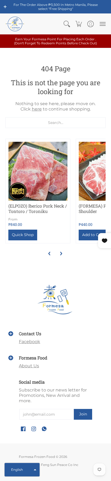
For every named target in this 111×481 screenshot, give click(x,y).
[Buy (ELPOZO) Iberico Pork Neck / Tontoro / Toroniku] (37, 171)
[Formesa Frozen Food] (14, 24)
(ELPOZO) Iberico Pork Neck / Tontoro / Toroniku (37, 208)
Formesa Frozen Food (37, 457)
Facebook (29, 341)
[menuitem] (67, 24)
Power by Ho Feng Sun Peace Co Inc (48, 465)
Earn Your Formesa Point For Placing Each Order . (55, 41)
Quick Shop (23, 234)
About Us (29, 365)
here (37, 109)
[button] (5, 6)
